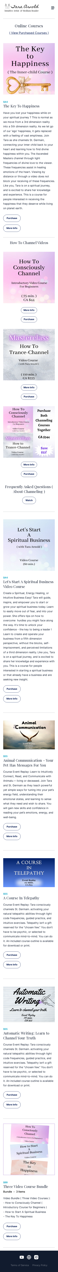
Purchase (12, 218)
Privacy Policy (39, 1265)
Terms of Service (20, 1265)
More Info (11, 228)
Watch (29, 500)
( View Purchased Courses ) (29, 33)
